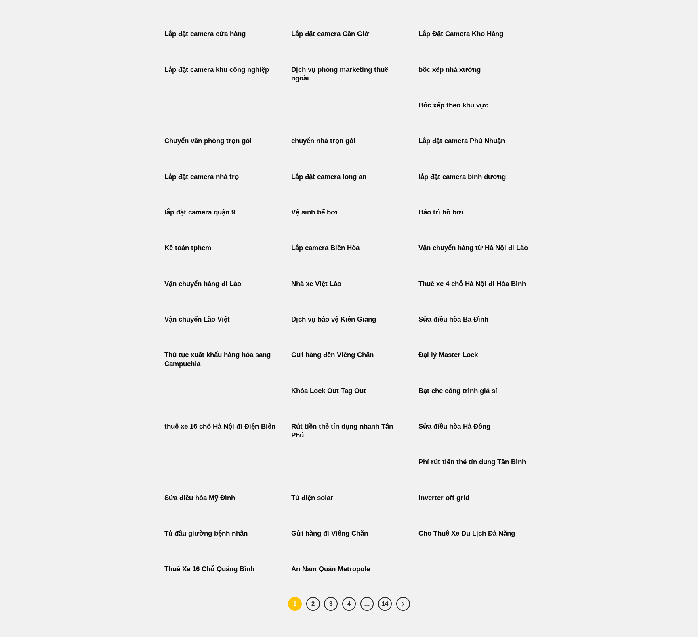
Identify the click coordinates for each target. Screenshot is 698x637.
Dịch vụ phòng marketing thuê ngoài (339, 74)
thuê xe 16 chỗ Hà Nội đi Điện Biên (219, 426)
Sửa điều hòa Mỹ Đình (199, 498)
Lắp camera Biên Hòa (325, 248)
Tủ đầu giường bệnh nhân (206, 533)
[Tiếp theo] (403, 604)
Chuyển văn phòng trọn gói (208, 141)
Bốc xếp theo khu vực (453, 105)
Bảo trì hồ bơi (440, 212)
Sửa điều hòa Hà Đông (454, 426)
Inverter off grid (443, 498)
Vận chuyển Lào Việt (197, 319)
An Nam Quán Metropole (330, 569)
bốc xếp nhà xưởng (449, 70)
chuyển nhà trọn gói (323, 141)
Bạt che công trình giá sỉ (457, 391)
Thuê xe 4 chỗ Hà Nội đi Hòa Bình (472, 284)
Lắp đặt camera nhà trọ (201, 177)
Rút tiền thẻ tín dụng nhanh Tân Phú (342, 431)
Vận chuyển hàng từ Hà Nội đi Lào (473, 248)
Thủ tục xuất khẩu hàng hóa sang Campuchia (217, 359)
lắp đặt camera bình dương (462, 177)
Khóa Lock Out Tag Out (328, 391)
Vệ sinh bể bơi (314, 212)
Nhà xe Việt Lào (316, 284)
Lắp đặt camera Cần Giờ (330, 34)
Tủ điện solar (312, 498)
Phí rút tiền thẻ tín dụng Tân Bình (472, 462)
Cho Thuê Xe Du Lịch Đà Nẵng (466, 533)
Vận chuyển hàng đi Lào (202, 284)
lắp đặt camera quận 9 (199, 212)
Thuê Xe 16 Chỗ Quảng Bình (209, 569)
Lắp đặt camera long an (328, 177)
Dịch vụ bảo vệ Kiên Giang (333, 319)
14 (385, 603)
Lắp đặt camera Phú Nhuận (461, 141)
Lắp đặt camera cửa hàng (205, 34)
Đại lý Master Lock (448, 355)
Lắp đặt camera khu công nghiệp (216, 70)
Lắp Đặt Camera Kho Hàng (460, 34)
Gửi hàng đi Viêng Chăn (329, 533)
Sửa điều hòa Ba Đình (453, 319)
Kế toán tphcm (187, 248)
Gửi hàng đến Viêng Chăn (332, 355)
